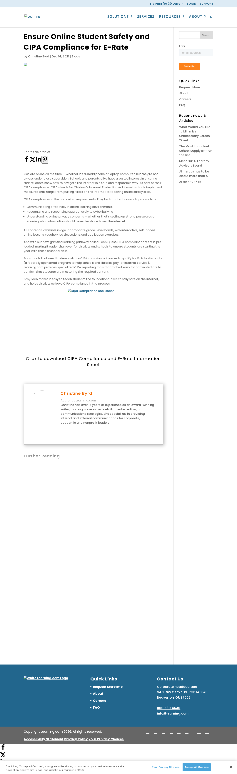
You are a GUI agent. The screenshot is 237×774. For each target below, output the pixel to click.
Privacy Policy (76, 739)
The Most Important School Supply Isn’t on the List (73, 477)
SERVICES (145, 17)
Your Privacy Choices (106, 739)
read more (35, 503)
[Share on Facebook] (27, 161)
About (183, 93)
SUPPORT (206, 4)
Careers (185, 99)
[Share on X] (33, 161)
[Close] (231, 767)
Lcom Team (39, 484)
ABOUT (195, 17)
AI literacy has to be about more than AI (64, 588)
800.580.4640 (168, 708)
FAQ (182, 105)
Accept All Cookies (196, 767)
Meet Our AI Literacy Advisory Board (60, 533)
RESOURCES (170, 17)
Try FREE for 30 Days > (166, 4)
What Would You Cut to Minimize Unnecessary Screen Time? (195, 133)
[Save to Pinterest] (44, 160)
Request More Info (192, 87)
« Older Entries (34, 634)
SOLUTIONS (118, 17)
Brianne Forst (40, 540)
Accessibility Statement (44, 739)
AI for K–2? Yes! (190, 182)
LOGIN (191, 4)
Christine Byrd (38, 56)
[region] (118, 767)
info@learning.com (172, 713)
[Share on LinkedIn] (38, 161)
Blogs (76, 56)
